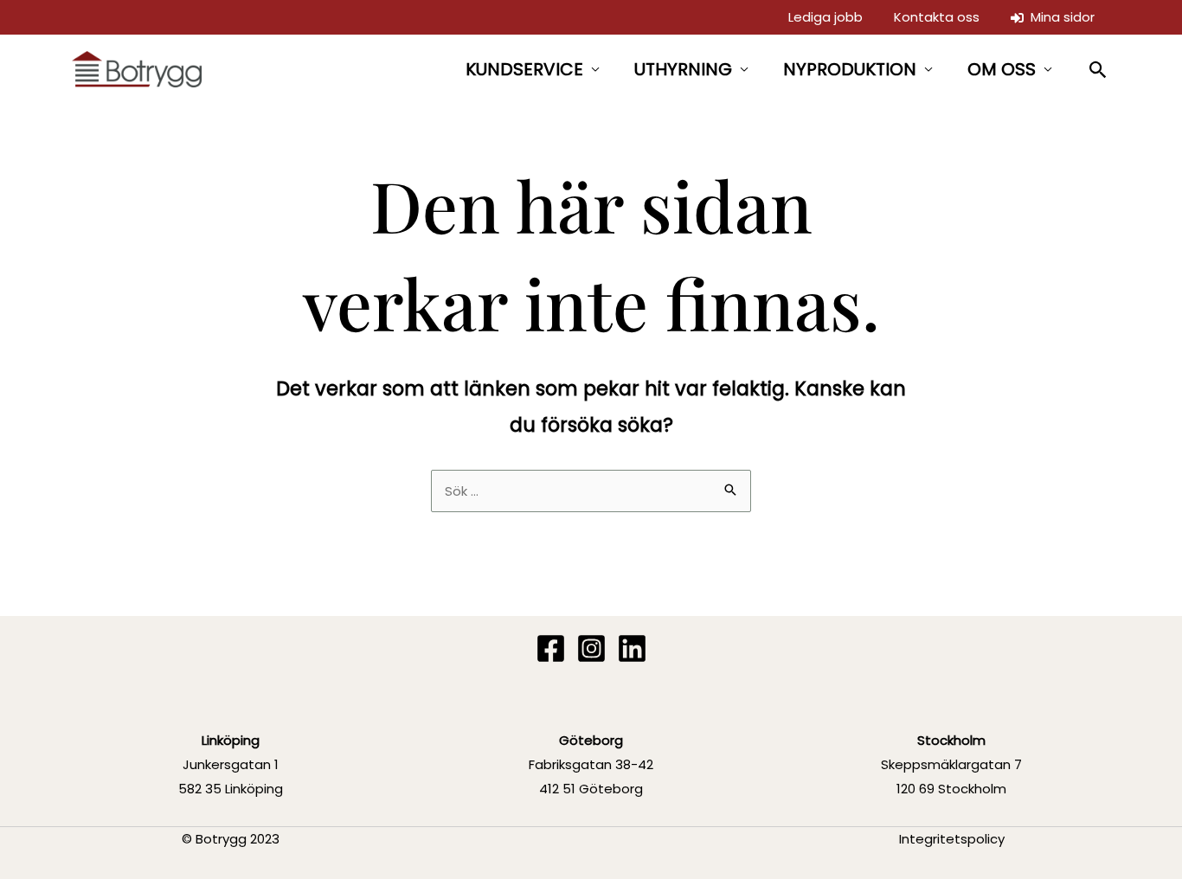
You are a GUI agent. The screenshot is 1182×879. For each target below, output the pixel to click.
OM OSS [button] (1001, 69)
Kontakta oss (937, 17)
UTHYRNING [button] (683, 69)
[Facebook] (551, 648)
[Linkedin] (632, 648)
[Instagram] (591, 648)
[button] (1098, 69)
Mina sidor (1059, 17)
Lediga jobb (825, 17)
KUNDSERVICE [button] (524, 69)
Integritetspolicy (952, 839)
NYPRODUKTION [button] (849, 69)
